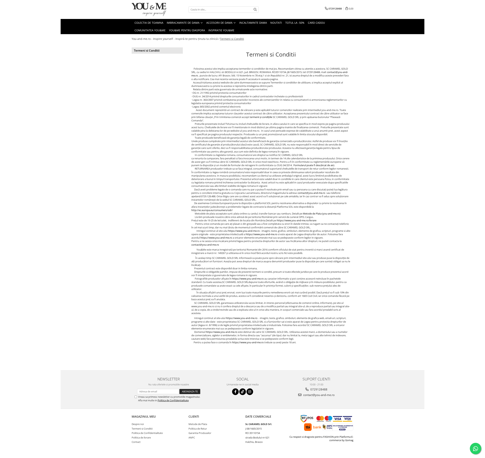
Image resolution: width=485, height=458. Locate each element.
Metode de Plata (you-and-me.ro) (321, 213)
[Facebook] (235, 391)
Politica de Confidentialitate (173, 400)
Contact (136, 442)
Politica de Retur (198, 428)
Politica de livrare (141, 437)
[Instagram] (249, 391)
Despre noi (138, 424)
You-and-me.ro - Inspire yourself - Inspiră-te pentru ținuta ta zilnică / (175, 39)
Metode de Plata (198, 424)
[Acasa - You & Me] (151, 9)
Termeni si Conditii (232, 39)
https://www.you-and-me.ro (244, 231)
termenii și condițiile (260, 117)
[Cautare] (255, 9)
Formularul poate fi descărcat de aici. (314, 165)
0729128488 (318, 389)
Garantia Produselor (200, 433)
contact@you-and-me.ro (311, 193)
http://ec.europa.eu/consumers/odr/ (212, 210)
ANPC (192, 437)
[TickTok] (242, 391)
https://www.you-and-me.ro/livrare (296, 220)
